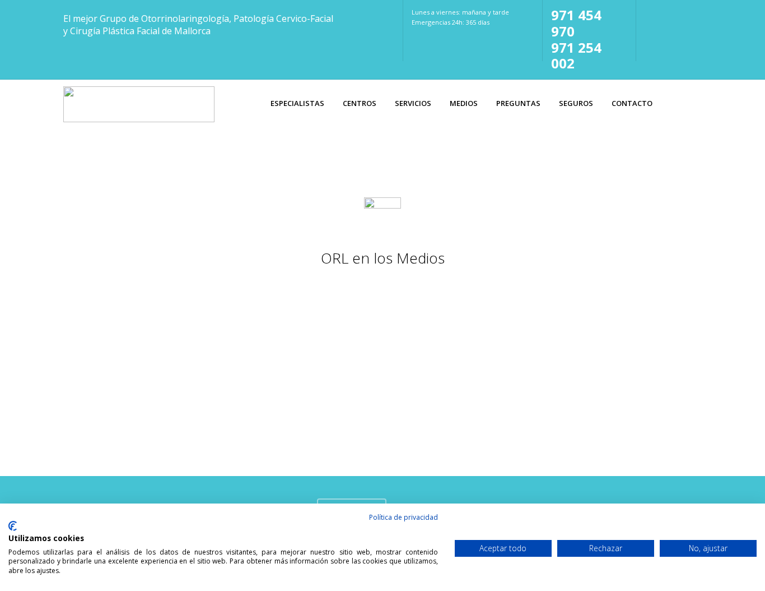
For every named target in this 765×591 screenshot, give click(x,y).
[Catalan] (670, 13)
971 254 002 (576, 55)
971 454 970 (576, 23)
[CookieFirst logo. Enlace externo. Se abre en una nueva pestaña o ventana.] (12, 526)
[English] (689, 13)
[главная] (670, 30)
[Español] (651, 13)
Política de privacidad (403, 517)
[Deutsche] (651, 30)
